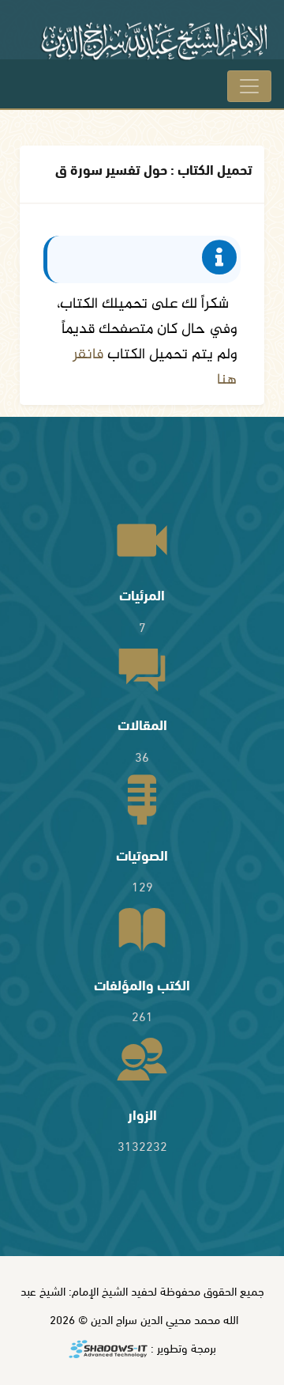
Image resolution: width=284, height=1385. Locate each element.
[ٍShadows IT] (108, 1349)
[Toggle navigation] (249, 86)
